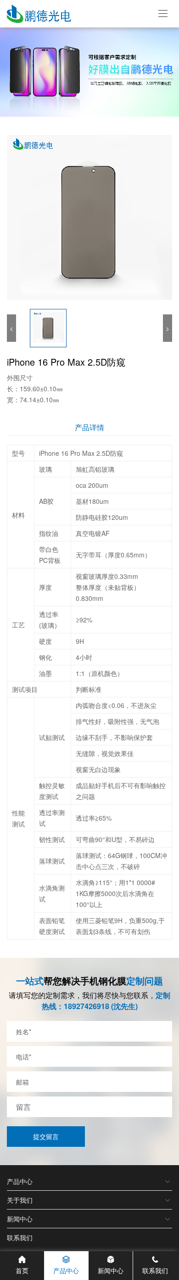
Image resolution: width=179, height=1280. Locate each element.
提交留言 (46, 1136)
